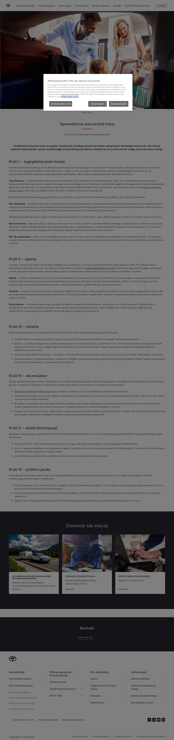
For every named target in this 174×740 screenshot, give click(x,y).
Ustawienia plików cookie (61, 104)
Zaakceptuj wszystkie (118, 104)
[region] (87, 92)
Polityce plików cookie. (70, 96)
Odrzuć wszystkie (97, 104)
